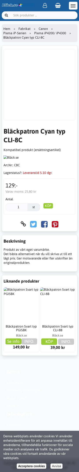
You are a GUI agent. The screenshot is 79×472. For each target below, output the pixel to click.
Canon (43, 29)
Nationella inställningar (23, 390)
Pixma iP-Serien (14, 33)
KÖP (48, 206)
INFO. (29, 341)
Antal (9, 199)
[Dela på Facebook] (44, 224)
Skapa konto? (17, 398)
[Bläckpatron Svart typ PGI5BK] (21, 304)
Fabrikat (24, 29)
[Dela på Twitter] (33, 224)
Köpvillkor (14, 425)
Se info (13, 341)
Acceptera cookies (31, 466)
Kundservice (15, 382)
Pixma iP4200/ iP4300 (50, 33)
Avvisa (56, 466)
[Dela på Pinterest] (55, 224)
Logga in (13, 405)
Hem (6, 29)
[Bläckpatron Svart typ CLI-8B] (57, 304)
